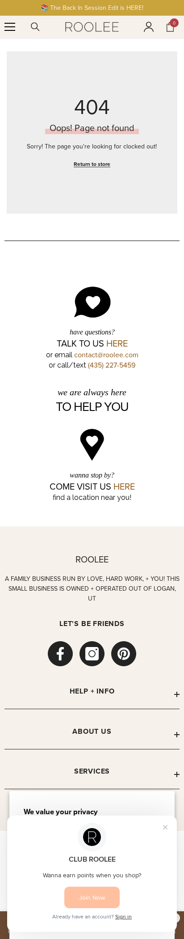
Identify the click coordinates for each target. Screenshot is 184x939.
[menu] (9, 26)
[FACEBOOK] (60, 653)
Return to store (92, 164)
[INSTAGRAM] (92, 653)
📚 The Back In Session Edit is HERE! (92, 7)
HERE (117, 343)
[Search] (35, 26)
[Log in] (149, 27)
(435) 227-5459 (111, 365)
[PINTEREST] (123, 653)
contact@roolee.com (106, 355)
